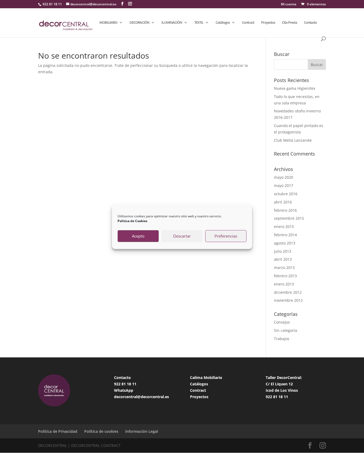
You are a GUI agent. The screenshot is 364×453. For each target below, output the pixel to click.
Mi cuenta (288, 4)
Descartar (182, 236)
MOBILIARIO (108, 23)
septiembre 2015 (289, 218)
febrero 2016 (285, 210)
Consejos (282, 322)
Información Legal (141, 431)
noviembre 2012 (288, 300)
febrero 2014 (285, 234)
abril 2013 (283, 259)
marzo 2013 (284, 267)
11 (134, 383)
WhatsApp (123, 390)
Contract (248, 23)
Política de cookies (101, 431)
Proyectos (268, 23)
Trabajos (281, 338)
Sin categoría (285, 330)
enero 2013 (284, 284)
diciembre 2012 (288, 292)
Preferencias (226, 236)
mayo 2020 (283, 177)
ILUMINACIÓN (171, 23)
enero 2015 (284, 226)
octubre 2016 (285, 193)
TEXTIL (198, 23)
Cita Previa (289, 23)
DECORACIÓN (139, 23)
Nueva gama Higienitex (294, 88)
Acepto (138, 236)
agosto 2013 (284, 243)
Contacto (310, 23)
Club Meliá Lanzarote (293, 140)
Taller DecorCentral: (284, 377)
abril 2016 (283, 202)
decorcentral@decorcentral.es (141, 396)
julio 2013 (282, 251)
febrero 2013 (285, 275)
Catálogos (223, 23)
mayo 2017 (283, 185)
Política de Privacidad (57, 431)
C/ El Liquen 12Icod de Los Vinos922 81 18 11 (282, 390)
